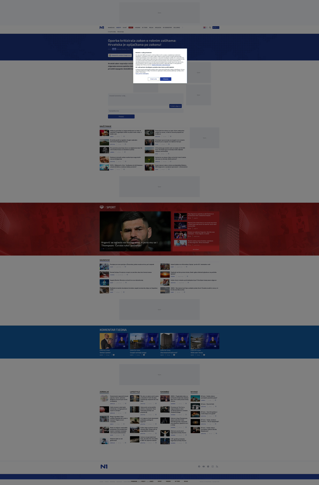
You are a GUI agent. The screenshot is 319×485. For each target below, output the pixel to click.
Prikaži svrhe (153, 79)
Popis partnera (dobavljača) (142, 73)
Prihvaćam (165, 79)
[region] (160, 65)
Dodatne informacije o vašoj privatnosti (161, 65)
